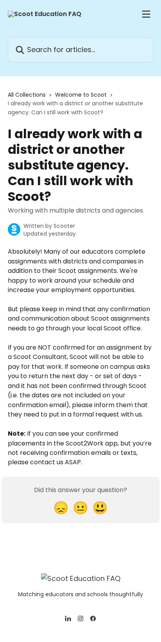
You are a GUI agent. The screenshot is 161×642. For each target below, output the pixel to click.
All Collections (27, 95)
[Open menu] (146, 14)
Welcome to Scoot (81, 95)
